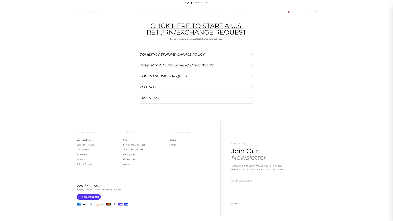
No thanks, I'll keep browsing (221, 132)
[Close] (247, 80)
